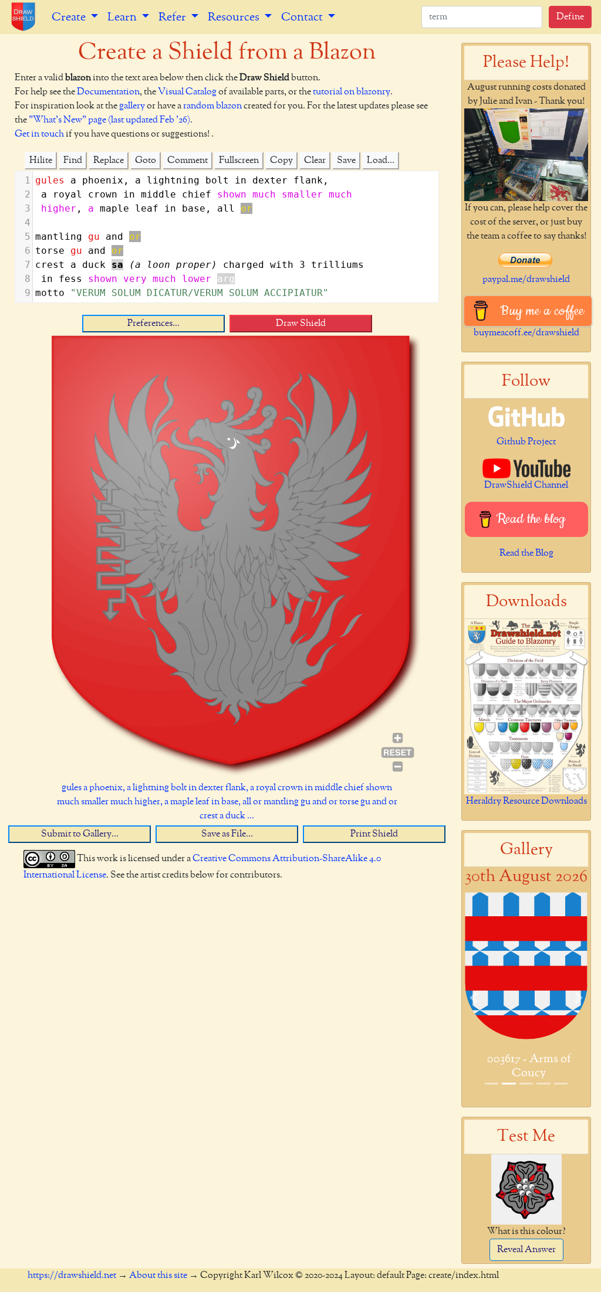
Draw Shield (301, 323)
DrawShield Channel (526, 485)
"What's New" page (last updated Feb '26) (109, 120)
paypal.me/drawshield (526, 279)
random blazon (212, 106)
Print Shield (374, 834)
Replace (108, 160)
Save (346, 160)
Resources (235, 17)
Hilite (40, 160)
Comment (187, 160)
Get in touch (39, 134)
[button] (473, 998)
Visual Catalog (187, 92)
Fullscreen (239, 160)
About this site (158, 1275)
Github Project (526, 442)
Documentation (108, 92)
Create (70, 17)
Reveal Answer (526, 1249)
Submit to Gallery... (80, 834)
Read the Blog (526, 553)
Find (72, 160)
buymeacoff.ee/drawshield (526, 333)
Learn (123, 17)
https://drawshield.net (72, 1275)
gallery (132, 106)
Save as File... (227, 834)
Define (570, 17)
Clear (315, 160)
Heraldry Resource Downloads (526, 801)
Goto (145, 160)
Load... (380, 160)
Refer (173, 17)
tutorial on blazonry (351, 92)
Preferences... (153, 323)
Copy (281, 160)
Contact (303, 17)
